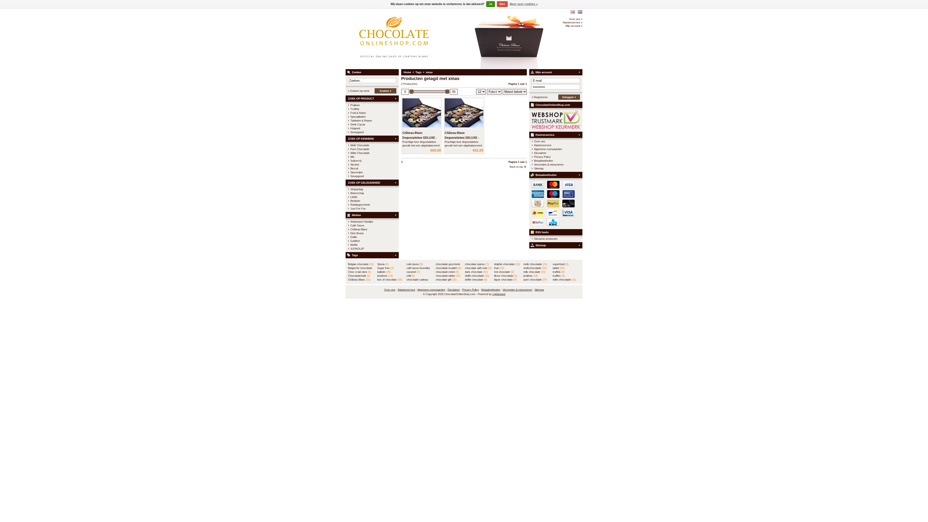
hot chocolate (504, 271)
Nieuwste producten (546, 238)
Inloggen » (569, 97)
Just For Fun (358, 208)
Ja (490, 4)
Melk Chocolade (359, 145)
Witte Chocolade (360, 153)
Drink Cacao (357, 124)
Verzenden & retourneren (549, 164)
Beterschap (357, 193)
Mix (352, 156)
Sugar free (385, 268)
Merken (356, 215)
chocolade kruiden (448, 268)
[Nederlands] (580, 12)
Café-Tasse (357, 225)
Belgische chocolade (360, 268)
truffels (559, 271)
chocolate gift (446, 279)
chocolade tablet (448, 275)
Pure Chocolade (359, 149)
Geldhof (355, 240)
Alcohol (354, 164)
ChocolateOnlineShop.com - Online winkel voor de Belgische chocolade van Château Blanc (410, 38)
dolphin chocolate (507, 264)
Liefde (353, 197)
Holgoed (355, 128)
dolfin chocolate (476, 279)
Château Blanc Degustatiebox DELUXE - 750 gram (462, 137)
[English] (572, 12)
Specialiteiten (358, 116)
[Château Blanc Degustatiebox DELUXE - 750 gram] (464, 127)
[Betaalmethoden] (552, 206)
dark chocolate (476, 271)
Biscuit (354, 168)
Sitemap (539, 168)
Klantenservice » (572, 22)
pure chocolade (535, 279)
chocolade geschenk (448, 264)
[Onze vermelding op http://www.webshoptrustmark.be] (556, 127)
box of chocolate (389, 279)
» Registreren (540, 97)
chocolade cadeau (417, 280)
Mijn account (544, 72)
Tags (355, 255)
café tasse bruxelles (418, 268)
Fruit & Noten (358, 112)
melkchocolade (535, 268)
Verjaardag (356, 189)
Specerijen (356, 172)
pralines (530, 275)
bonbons (385, 275)
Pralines (355, 105)
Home (407, 72)
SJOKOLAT (357, 248)
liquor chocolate (505, 279)
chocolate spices (477, 264)
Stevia (383, 264)
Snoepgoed (357, 132)
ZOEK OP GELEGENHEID (364, 182)
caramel (413, 271)
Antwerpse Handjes (361, 221)
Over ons (539, 141)
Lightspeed (499, 294)
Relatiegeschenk (360, 204)
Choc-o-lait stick (359, 271)
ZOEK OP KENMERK (361, 138)
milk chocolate (534, 271)
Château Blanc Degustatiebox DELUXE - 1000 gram (419, 137)
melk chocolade (535, 264)
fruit (499, 268)
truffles (559, 275)
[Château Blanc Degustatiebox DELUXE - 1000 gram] (421, 127)
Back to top (516, 166)
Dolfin (353, 237)
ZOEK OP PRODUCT (361, 98)
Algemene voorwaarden (548, 149)
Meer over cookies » (524, 4)
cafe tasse (414, 264)
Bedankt (355, 200)
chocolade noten (447, 271)
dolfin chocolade (477, 275)
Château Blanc (359, 229)
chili (410, 275)
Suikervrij (355, 160)
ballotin (384, 271)
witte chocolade (564, 279)
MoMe (354, 244)
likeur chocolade (505, 275)
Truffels (354, 109)
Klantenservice (545, 134)
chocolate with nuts (478, 268)
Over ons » (575, 19)
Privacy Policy (542, 156)
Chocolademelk (359, 275)
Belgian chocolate (361, 264)
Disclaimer (540, 153)
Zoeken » (385, 90)
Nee (502, 4)
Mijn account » (574, 25)
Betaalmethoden (543, 160)
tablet (559, 268)
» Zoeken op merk (359, 90)
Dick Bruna (356, 233)
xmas (429, 72)
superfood (561, 264)
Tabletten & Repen (361, 120)
